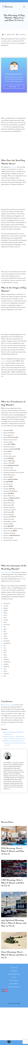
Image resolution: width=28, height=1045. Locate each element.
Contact (14, 977)
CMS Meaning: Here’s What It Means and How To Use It (12, 883)
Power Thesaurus (6, 572)
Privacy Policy (14, 971)
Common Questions (22, 34)
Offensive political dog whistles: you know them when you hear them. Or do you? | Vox (14, 743)
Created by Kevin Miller (14, 1003)
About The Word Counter (14, 974)
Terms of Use (14, 967)
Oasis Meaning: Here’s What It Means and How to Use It (14, 955)
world (3, 127)
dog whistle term (7, 705)
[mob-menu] (24, 6)
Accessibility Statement (14, 987)
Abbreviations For (14, 980)
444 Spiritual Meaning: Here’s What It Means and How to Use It (13, 923)
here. (9, 789)
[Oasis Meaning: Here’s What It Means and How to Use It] (14, 940)
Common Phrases (14, 983)
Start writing (12, 86)
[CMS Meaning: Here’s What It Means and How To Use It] (14, 868)
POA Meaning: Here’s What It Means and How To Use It (12, 851)
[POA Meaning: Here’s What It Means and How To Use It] (14, 835)
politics (3, 724)
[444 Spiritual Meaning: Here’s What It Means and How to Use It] (14, 904)
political (3, 361)
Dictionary (13, 167)
